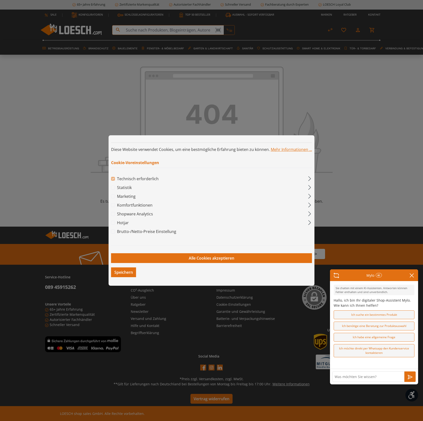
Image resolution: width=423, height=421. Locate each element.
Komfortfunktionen (135, 205)
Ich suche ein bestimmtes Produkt (374, 315)
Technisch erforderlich (138, 178)
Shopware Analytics (135, 214)
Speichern (123, 272)
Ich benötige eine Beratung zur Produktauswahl (374, 326)
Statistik (124, 187)
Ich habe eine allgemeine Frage (374, 337)
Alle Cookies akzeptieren (211, 258)
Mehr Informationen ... (291, 149)
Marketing (126, 196)
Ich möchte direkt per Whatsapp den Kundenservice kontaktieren (374, 350)
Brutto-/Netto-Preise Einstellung (146, 231)
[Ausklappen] (309, 178)
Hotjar (123, 222)
